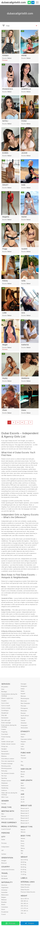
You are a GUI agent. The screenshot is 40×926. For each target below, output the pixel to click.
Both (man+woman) (7, 819)
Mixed (22, 749)
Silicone (23, 832)
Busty (22, 841)
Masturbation (5, 754)
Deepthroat (4, 713)
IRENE (24, 55)
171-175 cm (24, 908)
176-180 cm (24, 910)
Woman (3, 816)
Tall (22, 853)
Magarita (5, 217)
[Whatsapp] (29, 2)
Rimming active (6, 766)
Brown (23, 774)
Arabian (23, 734)
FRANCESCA (7, 89)
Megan (5, 345)
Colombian (4, 907)
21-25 (22, 799)
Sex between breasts (7, 773)
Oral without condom (7, 758)
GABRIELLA (26, 89)
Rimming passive (6, 768)
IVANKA (5, 55)
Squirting (4, 778)
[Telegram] (32, 2)
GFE (2, 739)
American (4, 885)
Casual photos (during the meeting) (9, 695)
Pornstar (4, 843)
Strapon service (6, 780)
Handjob (4, 749)
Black (22, 776)
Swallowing (4, 788)
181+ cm (23, 913)
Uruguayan (24, 725)
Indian (23, 688)
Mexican (23, 696)
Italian (22, 691)
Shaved (23, 755)
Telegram (31, 923)
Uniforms (4, 790)
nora (23, 313)
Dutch (3, 909)
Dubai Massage (25, 884)
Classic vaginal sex (7, 698)
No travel (4, 876)
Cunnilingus (5, 710)
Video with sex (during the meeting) (9, 793)
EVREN (5, 153)
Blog (22, 765)
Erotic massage (6, 722)
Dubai (3, 839)
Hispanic (23, 741)
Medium (23, 788)
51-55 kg (23, 864)
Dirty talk (4, 715)
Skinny (23, 848)
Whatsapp (11, 923)
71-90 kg (23, 874)
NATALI (5, 121)
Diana (23, 410)
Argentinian (4, 887)
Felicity (5, 281)
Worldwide (4, 878)
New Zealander (25, 703)
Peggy (4, 249)
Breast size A (25, 808)
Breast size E (25, 818)
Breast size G (25, 823)
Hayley (5, 378)
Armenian (4, 890)
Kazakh (23, 693)
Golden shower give (7, 741)
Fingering (4, 731)
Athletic (23, 838)
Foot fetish (4, 734)
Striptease (4, 783)
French (3, 914)
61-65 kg (23, 869)
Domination (4, 718)
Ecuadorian (4, 912)
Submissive (4, 785)
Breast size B (25, 811)
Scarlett (24, 249)
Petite (22, 846)
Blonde (23, 771)
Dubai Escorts (25, 887)
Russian (23, 713)
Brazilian (4, 902)
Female (3, 803)
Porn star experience (7, 761)
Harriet (24, 217)
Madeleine (25, 378)
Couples (3, 700)
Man (2, 814)
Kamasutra (4, 751)
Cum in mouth (5, 705)
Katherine (25, 345)
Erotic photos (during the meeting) (8, 726)
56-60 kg (23, 867)
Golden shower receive (8, 744)
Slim (22, 850)
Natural (23, 829)
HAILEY (5, 185)
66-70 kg (23, 872)
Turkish (23, 720)
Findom (3, 729)
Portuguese (24, 708)
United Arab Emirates (7, 869)
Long (22, 790)
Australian (4, 892)
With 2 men (4, 797)
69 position (4, 686)
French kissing (5, 736)
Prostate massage (6, 763)
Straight (3, 860)
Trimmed (23, 758)
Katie (23, 185)
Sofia (23, 281)
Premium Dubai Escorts (28, 892)
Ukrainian (24, 723)
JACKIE (24, 153)
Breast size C (25, 813)
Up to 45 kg (24, 859)
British (3, 904)
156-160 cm (24, 901)
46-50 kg (23, 862)
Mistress (4, 756)
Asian (22, 736)
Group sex (4, 746)
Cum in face (5, 703)
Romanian (24, 710)
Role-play (4, 771)
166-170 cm (24, 906)
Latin (22, 746)
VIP (2, 850)
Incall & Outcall (6, 829)
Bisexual (4, 863)
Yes (22, 761)
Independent (5, 846)
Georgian (23, 684)
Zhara (4, 410)
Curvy (22, 843)
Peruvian (23, 706)
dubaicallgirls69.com (13, 2)
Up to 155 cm (25, 898)
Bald (22, 783)
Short (22, 785)
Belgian (3, 897)
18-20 (22, 797)
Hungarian (24, 686)
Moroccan (24, 701)
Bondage (4, 691)
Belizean (4, 899)
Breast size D (25, 815)
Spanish (23, 718)
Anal (2, 689)
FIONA (24, 121)
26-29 (22, 802)
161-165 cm (24, 903)
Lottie (4, 313)
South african (25, 715)
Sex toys (4, 775)
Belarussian (5, 895)
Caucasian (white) (26, 739)
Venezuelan (24, 727)
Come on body (5, 708)
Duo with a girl (5, 720)
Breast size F (25, 820)
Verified (3, 854)
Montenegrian (25, 698)
